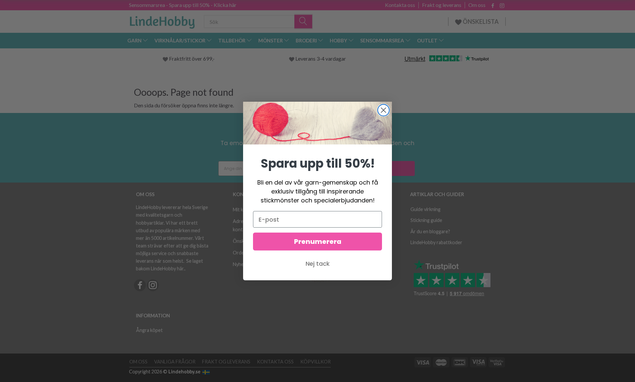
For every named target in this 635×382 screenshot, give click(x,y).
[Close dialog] (383, 110)
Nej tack (318, 263)
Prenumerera (317, 241)
